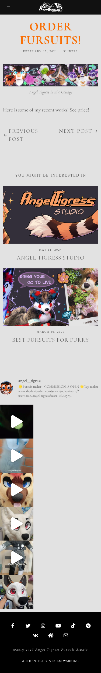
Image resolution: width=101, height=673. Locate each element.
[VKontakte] (35, 635)
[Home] (50, 635)
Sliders (70, 51)
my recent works (50, 110)
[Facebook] (13, 625)
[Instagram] (43, 625)
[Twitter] (28, 625)
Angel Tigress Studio (51, 257)
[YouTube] (58, 625)
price (83, 110)
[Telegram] (88, 625)
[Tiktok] (73, 625)
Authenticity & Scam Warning (50, 661)
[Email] (66, 635)
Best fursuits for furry (50, 339)
